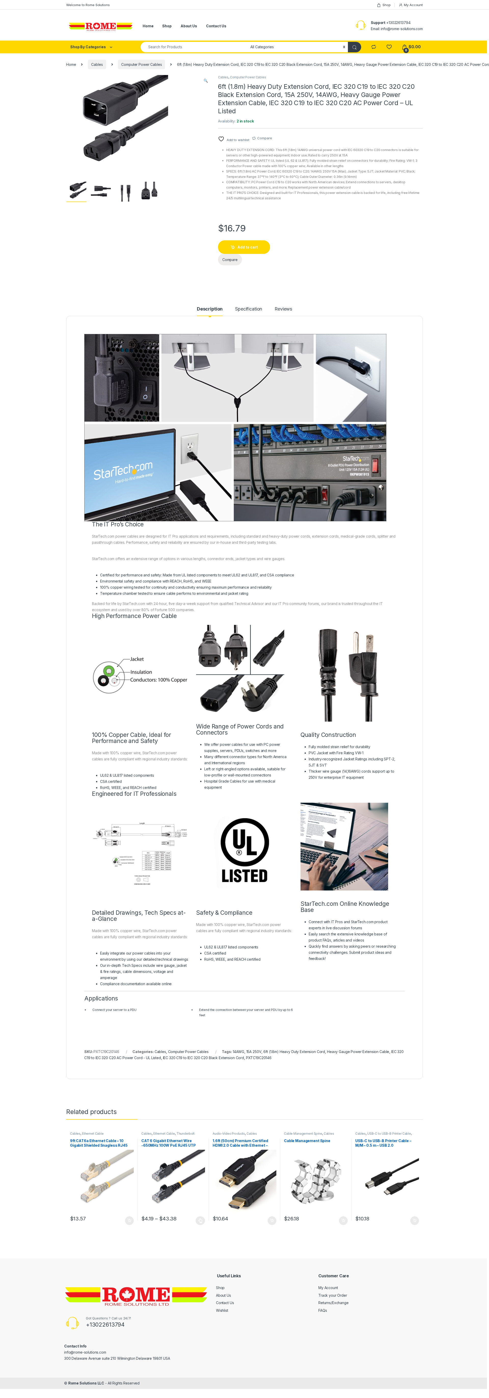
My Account (413, 5)
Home (148, 26)
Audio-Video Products (229, 1133)
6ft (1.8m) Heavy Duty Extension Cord (294, 1051)
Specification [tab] (248, 309)
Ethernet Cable (93, 1133)
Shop (386, 5)
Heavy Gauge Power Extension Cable (358, 1051)
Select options (199, 1220)
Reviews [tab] (283, 309)
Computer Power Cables (141, 64)
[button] (205, 81)
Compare (264, 138)
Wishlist (222, 1310)
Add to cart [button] (129, 1220)
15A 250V (254, 1051)
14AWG (238, 1051)
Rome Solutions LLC (86, 1383)
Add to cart (247, 247)
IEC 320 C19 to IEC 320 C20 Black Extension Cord (203, 1058)
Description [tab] (210, 309)
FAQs (322, 1310)
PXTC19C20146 (258, 1058)
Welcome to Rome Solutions (88, 5)
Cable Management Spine (303, 1133)
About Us (189, 26)
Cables (97, 64)
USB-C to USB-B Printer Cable (389, 1133)
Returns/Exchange (333, 1303)
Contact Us (216, 26)
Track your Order (332, 1295)
